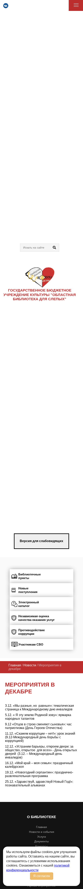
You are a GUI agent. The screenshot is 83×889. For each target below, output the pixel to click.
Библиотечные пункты (29, 576)
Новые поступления (27, 590)
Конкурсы (41, 846)
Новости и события (41, 831)
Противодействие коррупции (31, 631)
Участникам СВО (30, 644)
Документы (41, 841)
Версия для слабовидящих (41, 541)
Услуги (41, 836)
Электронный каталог (28, 604)
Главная (14, 665)
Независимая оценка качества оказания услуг (36, 617)
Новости (29, 665)
